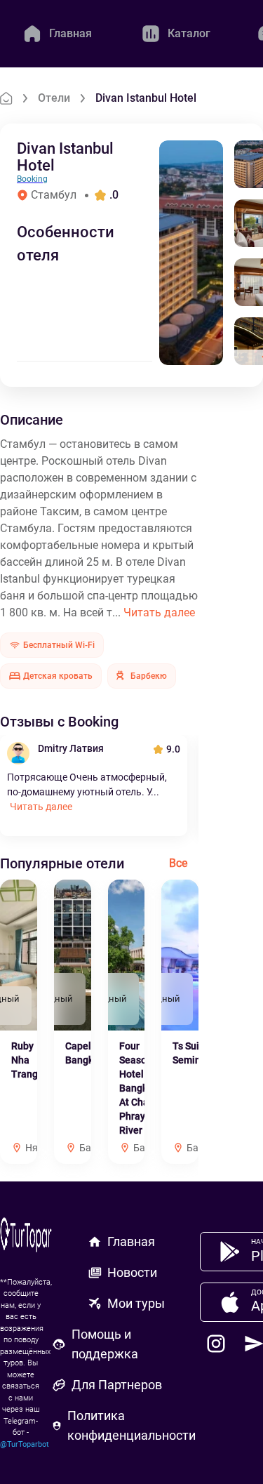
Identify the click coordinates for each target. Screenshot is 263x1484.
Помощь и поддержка (105, 1344)
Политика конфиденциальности (131, 1425)
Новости (132, 1272)
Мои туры (136, 1303)
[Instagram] (216, 1343)
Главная (131, 1241)
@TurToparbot (24, 1444)
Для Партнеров (117, 1384)
